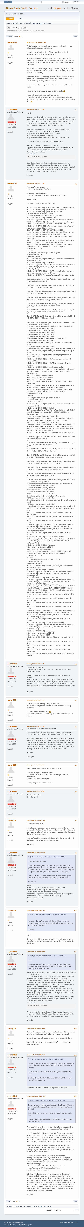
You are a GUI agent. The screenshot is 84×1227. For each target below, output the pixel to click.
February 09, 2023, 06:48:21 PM (37, 42)
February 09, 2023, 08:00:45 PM (35, 726)
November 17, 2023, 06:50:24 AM (36, 852)
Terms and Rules (68, 1222)
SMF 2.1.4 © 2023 (9, 1222)
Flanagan (11, 820)
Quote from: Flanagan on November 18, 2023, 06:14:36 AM (47, 1059)
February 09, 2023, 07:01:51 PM (35, 109)
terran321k (12, 42)
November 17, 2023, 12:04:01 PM (36, 910)
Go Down (9, 36)
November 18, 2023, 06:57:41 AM (36, 1055)
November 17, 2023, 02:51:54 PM (36, 951)
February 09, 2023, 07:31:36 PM (35, 664)
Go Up (8, 1201)
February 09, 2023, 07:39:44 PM (35, 700)
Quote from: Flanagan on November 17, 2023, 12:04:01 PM (47, 956)
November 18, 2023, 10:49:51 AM (36, 1096)
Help (61, 1222)
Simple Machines (18, 1222)
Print (75, 36)
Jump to (49, 1210)
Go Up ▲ (77, 1222)
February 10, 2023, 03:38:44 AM (35, 765)
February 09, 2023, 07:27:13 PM (35, 183)
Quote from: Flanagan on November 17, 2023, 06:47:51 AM (47, 857)
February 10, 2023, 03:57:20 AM (35, 791)
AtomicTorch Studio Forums (21, 8)
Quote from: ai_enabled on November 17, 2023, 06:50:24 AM (48, 914)
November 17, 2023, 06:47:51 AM (36, 820)
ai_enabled (12, 109)
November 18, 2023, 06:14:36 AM (36, 1028)
